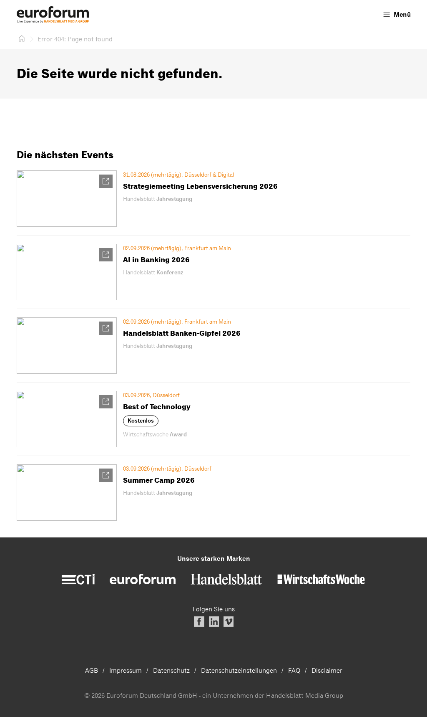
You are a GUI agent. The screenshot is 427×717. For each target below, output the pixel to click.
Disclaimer (326, 670)
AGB (91, 670)
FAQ (294, 670)
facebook (199, 621)
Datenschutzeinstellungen (239, 670)
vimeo (228, 621)
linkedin (213, 621)
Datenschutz (171, 670)
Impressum (125, 670)
